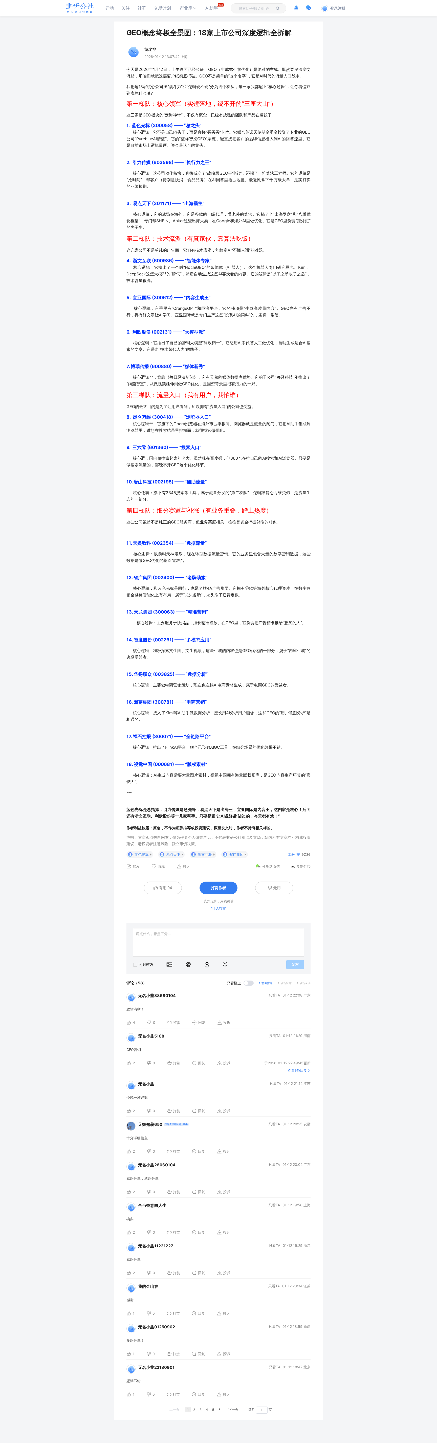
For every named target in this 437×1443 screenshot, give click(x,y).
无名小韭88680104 (157, 995)
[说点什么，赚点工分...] (218, 942)
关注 (125, 8)
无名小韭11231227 (155, 1245)
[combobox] (255, 8)
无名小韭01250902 (156, 1326)
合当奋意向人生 (152, 1205)
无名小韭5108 (151, 1036)
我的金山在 (148, 1286)
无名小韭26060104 (157, 1164)
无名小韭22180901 (156, 1367)
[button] (188, 8)
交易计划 (162, 8)
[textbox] (255, 9)
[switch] (240, 983)
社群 (142, 8)
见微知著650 (150, 1124)
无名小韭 (146, 1083)
